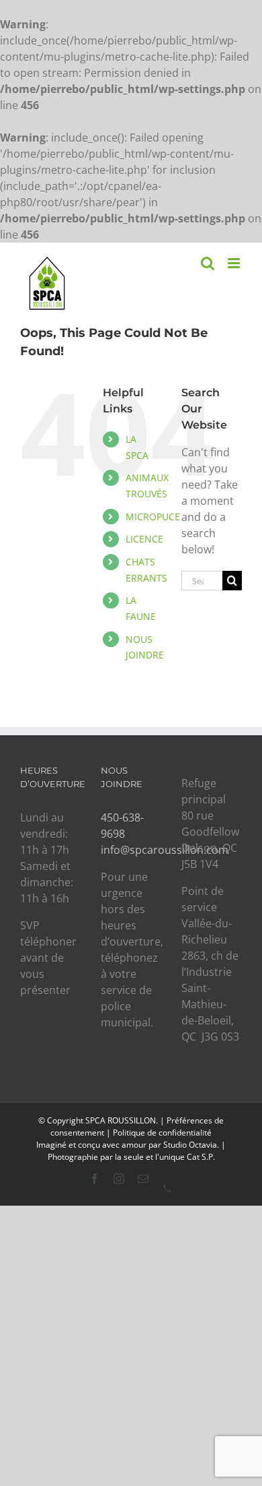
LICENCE (144, 538)
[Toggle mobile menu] (235, 263)
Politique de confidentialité (162, 1132)
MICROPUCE (153, 516)
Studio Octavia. (192, 1144)
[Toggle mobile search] (207, 263)
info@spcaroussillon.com (164, 849)
